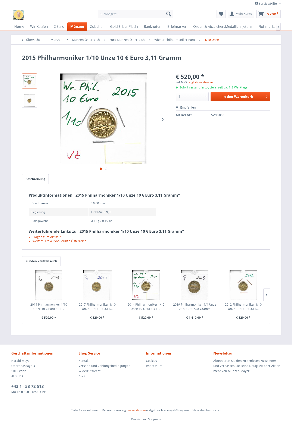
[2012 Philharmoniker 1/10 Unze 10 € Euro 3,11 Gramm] (243, 285)
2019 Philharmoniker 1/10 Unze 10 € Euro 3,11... (48, 306)
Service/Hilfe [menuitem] (268, 3)
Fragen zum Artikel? (46, 237)
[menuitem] (135, 14)
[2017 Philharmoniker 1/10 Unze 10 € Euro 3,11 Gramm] (97, 285)
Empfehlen (187, 107)
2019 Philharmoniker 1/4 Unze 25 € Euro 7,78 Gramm (194, 306)
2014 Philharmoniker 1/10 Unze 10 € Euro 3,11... (146, 306)
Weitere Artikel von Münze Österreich (59, 241)
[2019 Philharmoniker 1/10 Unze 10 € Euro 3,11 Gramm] (49, 285)
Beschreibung (35, 179)
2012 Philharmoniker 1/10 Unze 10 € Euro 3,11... (243, 306)
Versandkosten (137, 410)
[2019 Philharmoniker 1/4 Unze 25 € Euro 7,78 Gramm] (195, 285)
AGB (82, 376)
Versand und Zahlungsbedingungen (104, 366)
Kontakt (84, 361)
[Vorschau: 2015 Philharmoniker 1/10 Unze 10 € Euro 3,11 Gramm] (29, 81)
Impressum (154, 366)
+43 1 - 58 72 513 (27, 386)
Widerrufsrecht (89, 371)
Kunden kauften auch (41, 261)
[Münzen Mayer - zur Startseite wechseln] (18, 15)
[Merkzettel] (221, 14)
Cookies (151, 361)
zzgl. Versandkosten (201, 82)
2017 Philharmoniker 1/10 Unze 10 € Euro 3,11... (97, 306)
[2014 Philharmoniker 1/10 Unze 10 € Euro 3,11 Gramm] (146, 285)
